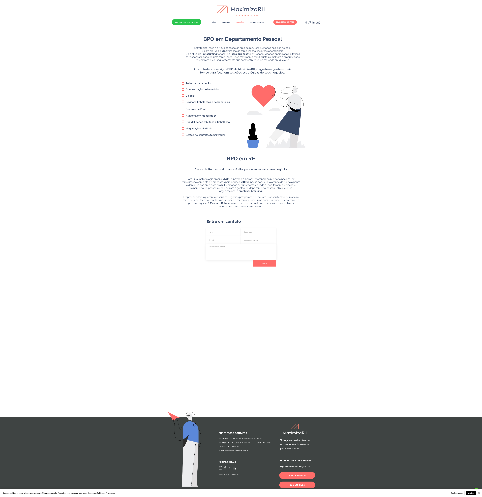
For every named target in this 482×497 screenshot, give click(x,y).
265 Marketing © (234, 474)
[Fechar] (478, 493)
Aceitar (471, 493)
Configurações (457, 493)
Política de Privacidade (106, 493)
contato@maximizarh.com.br (236, 451)
